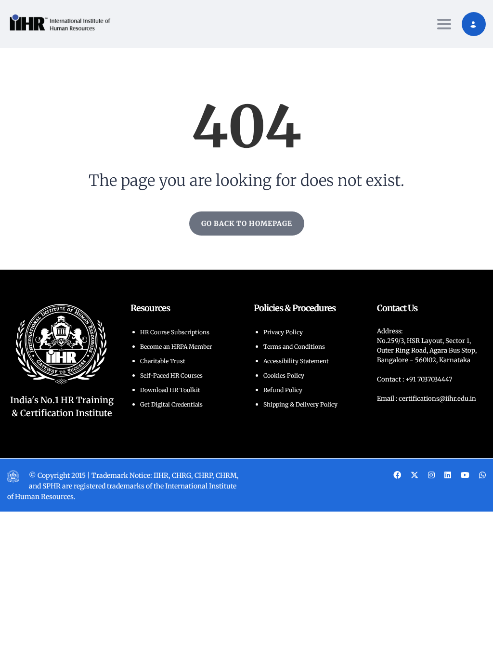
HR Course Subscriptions (174, 332)
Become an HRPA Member (176, 346)
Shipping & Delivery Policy (300, 404)
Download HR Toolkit (170, 390)
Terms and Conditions (294, 346)
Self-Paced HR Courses (171, 375)
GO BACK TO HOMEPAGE (246, 223)
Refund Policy (282, 390)
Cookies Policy (283, 375)
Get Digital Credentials (171, 404)
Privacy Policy (283, 332)
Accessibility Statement (296, 361)
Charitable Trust (162, 361)
